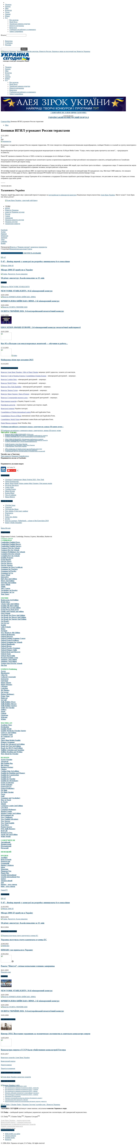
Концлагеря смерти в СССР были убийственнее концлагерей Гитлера (33, 1050)
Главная (4, 121)
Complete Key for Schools (10, 556)
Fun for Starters (7, 565)
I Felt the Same (10, 505)
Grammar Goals (7, 734)
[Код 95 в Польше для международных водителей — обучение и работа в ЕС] (6, 339)
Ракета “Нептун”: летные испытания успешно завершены (28, 966)
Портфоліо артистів (8, 405)
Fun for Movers (6, 563)
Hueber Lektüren (7, 865)
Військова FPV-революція (13, 1096)
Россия (7, 214)
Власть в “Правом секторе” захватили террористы (28, 247)
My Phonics (5, 690)
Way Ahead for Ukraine (9, 754)
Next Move (5, 825)
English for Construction (10, 775)
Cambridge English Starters (11, 546)
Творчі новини (6, 1065)
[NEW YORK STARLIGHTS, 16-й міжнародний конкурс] (15, 287)
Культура (8, 10)
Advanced (4, 761)
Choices (4, 769)
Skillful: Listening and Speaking (12, 750)
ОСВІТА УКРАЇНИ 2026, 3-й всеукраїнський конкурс (21, 441)
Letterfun (4, 688)
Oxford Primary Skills (9, 650)
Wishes (3, 719)
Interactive (5, 577)
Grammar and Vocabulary (10, 798)
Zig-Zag (4, 665)
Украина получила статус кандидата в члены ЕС (24, 940)
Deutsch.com (5, 861)
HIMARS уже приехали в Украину (17, 950)
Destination (5, 727)
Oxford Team (6, 654)
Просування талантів (8, 401)
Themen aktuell (6, 881)
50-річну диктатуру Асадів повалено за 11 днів (22, 278)
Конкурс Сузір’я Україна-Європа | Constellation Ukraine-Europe (23, 376)
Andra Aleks (9, 487)
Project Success (6, 827)
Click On (4, 675)
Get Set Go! (5, 623)
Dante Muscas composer (9, 423)
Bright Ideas (5, 602)
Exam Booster (6, 559)
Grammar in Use (7, 573)
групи (13, 1128)
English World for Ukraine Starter (13, 731)
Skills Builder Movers (8, 704)
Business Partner (7, 767)
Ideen (3, 867)
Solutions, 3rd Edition (9, 661)
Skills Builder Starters (9, 706)
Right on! (4, 698)
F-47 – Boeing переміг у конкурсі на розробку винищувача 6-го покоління (35, 261)
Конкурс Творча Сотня (9, 390)
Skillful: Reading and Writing (11, 752)
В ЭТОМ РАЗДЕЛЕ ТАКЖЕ (12, 253)
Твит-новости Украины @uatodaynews (15, 456)
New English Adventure (9, 819)
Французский (6, 844)
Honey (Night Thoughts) (13, 523)
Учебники (9, 43)
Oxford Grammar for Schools (11, 642)
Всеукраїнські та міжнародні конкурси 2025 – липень (21, 1091)
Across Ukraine (6, 759)
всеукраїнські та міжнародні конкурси (63, 195)
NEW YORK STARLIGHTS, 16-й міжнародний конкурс (27, 291)
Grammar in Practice (8, 571)
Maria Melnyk (10, 497)
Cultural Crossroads (8, 677)
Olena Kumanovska (12, 481)
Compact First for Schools (10, 548)
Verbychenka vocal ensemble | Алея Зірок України (20, 445)
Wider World (5, 836)
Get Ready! (5, 621)
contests (3, 1128)
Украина (8, 4)
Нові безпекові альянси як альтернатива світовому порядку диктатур (26, 1101)
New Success (5, 821)
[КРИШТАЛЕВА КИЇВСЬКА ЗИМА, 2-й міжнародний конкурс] (18, 297)
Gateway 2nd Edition (8, 733)
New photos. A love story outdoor (16, 511)
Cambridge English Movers (11, 544)
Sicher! (3, 879)
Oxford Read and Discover (10, 652)
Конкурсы (13, 28)
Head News (13, 22)
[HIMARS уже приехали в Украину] (5, 946)
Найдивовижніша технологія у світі (16, 1086)
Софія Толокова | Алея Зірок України (16, 444)
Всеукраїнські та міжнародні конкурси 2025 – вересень (22, 1087)
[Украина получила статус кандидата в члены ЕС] (19, 935)
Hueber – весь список (9, 884)
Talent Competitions (16, 31)
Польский (4, 848)
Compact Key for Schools (10, 550)
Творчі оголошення (8, 1068)
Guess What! (5, 575)
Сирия (7, 216)
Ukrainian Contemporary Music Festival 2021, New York (24, 479)
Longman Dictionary (8, 809)
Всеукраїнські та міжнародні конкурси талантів (18, 1124)
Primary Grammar (8, 742)
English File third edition (10, 606)
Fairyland (4, 681)
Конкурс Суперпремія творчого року (14, 398)
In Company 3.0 (7, 736)
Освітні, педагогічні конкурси (12, 1126)
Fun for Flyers (6, 561)
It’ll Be (7, 519)
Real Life (4, 831)
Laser (3, 738)
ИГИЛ (7, 208)
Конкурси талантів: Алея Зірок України (15, 1057)
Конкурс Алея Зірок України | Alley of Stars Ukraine (19, 372)
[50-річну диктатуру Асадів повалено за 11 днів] (14, 274)
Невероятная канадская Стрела (20, 249)
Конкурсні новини (7, 408)
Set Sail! (4, 700)
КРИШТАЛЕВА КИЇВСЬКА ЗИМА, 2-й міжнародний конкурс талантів (26, 435)
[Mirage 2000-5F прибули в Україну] (7, 266)
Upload (3, 713)
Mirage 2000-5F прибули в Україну (17, 270)
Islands (3, 804)
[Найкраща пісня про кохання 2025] (9, 355)
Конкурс (8, 1139)
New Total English (7, 823)
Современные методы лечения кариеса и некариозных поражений (25, 451)
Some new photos (11, 517)
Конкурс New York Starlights (11, 387)
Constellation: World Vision (10, 419)
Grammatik (5, 863)
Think (3, 586)
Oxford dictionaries (8, 634)
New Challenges (7, 817)
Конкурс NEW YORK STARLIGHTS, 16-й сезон (19, 434)
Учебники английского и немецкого (22, 29)
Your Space (5, 594)
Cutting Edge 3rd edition (10, 771)
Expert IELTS (6, 786)
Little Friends (6, 627)
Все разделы (13, 20)
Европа (7, 6)
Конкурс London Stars (9, 379)
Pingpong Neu (6, 871)
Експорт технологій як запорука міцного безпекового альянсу (23, 1098)
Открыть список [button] (7, 538)
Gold (2, 796)
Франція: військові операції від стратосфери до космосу (22, 1093)
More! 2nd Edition (7, 581)
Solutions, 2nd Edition (9, 659)
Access (3, 671)
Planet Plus (5, 873)
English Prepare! (7, 558)
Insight (3, 625)
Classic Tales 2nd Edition (10, 604)
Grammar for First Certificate (12, 567)
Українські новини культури (19, 24)
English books (10, 1137)
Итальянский (6, 846)
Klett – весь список (8, 886)
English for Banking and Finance (13, 773)
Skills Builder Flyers (8, 702)
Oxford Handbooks (8, 644)
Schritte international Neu (10, 877)
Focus (3, 794)
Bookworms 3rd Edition (9, 600)
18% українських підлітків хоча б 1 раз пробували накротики (23, 449)
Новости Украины (12, 210)
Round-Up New (6, 833)
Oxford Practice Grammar (10, 648)
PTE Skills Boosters (8, 829)
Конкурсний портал (8, 1061)
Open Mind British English (10, 740)
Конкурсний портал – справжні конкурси (16, 1122)
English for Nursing (8, 779)
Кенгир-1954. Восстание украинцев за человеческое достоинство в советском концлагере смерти (45, 1034)
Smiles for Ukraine (7, 708)
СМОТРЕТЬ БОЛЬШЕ (32, 253)
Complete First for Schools (10, 554)
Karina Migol (9, 493)
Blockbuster (5, 673)
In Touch (4, 802)
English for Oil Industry (9, 781)
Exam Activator (6, 784)
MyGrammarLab (7, 815)
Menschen (4, 869)
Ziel (2, 883)
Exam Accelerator (7, 783)
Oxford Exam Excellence (10, 640)
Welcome (4, 717)
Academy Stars (6, 725)
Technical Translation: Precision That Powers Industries (21, 450)
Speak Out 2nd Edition (9, 834)
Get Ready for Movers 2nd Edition (13, 617)
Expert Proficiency (7, 788)
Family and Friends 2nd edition (12, 611)
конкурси (8, 1128)
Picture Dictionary (7, 694)
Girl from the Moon (11, 509)
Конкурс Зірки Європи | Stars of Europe (15, 394)
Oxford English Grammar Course (13, 638)
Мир (6, 8)
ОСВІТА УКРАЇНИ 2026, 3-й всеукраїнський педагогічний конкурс (32, 311)
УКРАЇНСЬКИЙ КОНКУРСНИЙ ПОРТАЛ (68, 117)
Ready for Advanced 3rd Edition (13, 744)
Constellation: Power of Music (11, 416)
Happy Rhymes (6, 684)
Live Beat (4, 808)
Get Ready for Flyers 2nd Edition (13, 615)
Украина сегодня (11, 222)
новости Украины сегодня (14, 212)
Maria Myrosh (10, 491)
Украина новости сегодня (14, 220)
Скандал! (8, 507)
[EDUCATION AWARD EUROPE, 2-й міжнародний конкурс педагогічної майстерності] (6, 323)
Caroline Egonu (10, 489)
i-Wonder (4, 686)
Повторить (9, 513)
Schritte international (8, 875)
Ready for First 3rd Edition (11, 746)
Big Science (5, 765)
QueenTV (4, 890)
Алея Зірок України (108, 195)
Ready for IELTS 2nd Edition (12, 748)
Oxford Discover (7, 636)
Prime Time (5, 696)
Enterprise (5, 679)
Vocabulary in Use (7, 592)
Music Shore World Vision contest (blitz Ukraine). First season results (28, 483)
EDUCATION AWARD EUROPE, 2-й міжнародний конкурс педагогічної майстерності (41, 327)
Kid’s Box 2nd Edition (9, 579)
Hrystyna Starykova (12, 485)
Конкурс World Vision (8, 383)
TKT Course (5, 588)
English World (6, 729)
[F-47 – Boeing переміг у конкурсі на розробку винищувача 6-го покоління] (3, 257)
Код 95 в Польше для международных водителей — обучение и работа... (34, 343)
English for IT (6, 777)
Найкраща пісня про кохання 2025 (17, 360)
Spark (3, 711)
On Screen (4, 692)
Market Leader (6, 811)
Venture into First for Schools (11, 663)
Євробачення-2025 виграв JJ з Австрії (16, 1099)
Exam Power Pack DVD (10, 609)
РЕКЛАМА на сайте (12, 1134)
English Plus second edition (11, 608)
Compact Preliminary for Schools (13, 552)
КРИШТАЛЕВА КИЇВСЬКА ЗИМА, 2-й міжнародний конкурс (30, 301)
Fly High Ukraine (7, 792)
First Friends (5, 613)
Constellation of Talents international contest (16, 412)
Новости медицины (16, 26)
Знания (7, 14)
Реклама (8, 45)
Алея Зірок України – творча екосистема (15, 1120)
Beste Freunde (6, 859)
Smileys (3, 709)
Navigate (4, 631)
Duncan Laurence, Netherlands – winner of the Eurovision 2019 (27, 521)
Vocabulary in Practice (9, 590)
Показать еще (6, 972)
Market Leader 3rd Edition (11, 813)
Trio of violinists (10, 495)
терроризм (9, 218)
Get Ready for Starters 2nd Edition (13, 619)
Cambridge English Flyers (10, 542)
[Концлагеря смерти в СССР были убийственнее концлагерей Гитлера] (6, 1046)
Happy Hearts (6, 683)
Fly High (4, 790)
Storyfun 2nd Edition (8, 583)
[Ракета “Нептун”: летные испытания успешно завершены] (7, 962)
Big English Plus (7, 763)
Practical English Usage (9, 658)
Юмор (7, 16)
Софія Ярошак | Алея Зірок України (16, 446)
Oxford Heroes (6, 646)
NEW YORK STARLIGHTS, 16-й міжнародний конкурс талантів (24, 439)
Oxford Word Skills (8, 656)
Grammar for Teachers (9, 569)
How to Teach (6, 800)
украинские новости (12, 224)
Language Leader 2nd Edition (12, 806)
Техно (7, 12)
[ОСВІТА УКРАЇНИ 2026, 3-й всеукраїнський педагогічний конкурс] (14, 307)
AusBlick (4, 858)
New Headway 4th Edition (10, 633)
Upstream (4, 715)
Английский (5, 842)
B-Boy (7, 515)
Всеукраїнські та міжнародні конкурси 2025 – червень (21, 1094)
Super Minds (5, 584)
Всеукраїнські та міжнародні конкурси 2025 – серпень (21, 1089)
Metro (3, 629)
